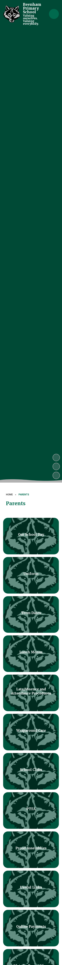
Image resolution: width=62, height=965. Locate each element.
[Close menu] (54, 14)
